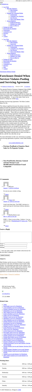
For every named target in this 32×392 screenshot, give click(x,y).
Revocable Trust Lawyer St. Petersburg (14, 332)
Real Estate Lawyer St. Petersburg (12, 306)
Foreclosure (6, 62)
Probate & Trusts (7, 59)
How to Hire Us (14, 58)
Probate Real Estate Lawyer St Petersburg (14, 337)
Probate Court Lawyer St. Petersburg (13, 317)
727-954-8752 (6, 293)
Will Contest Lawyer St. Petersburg (12, 312)
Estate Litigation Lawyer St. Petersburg (14, 314)
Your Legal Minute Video (17, 51)
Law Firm (6, 39)
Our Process (13, 50)
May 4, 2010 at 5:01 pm (9, 216)
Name (2, 244)
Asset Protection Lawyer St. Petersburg (14, 334)
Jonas (10, 200)
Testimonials (13, 47)
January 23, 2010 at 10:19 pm (11, 201)
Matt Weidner (14, 42)
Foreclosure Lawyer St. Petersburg (12, 323)
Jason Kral (13, 44)
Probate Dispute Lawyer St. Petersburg (13, 321)
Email (2, 245)
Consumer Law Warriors (17, 48)
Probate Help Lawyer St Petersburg (13, 338)
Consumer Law (7, 64)
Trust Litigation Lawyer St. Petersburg (13, 320)
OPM (19, 390)
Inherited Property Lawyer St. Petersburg (14, 324)
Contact (5, 68)
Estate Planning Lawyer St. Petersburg (13, 327)
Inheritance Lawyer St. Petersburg (12, 318)
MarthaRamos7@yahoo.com (19, 221)
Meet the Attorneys (12, 41)
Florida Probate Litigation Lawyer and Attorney (16, 349)
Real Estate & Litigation (9, 61)
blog (4, 67)
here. (17, 98)
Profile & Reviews (15, 55)
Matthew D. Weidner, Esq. (8, 86)
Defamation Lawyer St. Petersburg (12, 310)
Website (2, 247)
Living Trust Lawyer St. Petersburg (12, 331)
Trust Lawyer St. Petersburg (11, 329)
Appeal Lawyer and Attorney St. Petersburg (15, 354)
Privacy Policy (4, 274)
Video (5, 304)
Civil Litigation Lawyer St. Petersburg (13, 307)
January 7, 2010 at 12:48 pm (11, 188)
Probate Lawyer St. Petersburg (11, 326)
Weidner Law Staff (15, 56)
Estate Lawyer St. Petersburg (11, 315)
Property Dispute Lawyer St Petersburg (14, 341)
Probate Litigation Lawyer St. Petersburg (14, 309)
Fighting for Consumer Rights (15, 45)
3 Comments (27, 86)
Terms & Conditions (14, 274)
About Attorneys (11, 53)
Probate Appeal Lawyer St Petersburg (13, 335)
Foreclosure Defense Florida (7, 71)
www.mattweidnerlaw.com (16, 143)
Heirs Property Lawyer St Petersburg (13, 340)
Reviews (5, 65)
